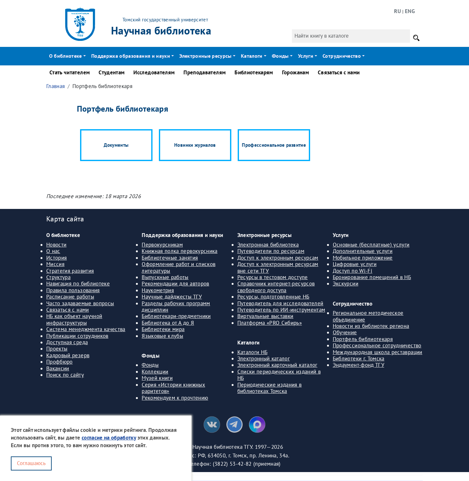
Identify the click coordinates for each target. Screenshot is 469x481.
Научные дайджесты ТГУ (172, 296)
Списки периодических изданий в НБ (279, 374)
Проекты (56, 348)
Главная (55, 86)
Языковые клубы (162, 335)
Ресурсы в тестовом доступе (272, 277)
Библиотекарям (253, 72)
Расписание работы (70, 296)
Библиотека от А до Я (168, 322)
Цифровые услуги (354, 264)
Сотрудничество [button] (342, 55)
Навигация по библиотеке (78, 283)
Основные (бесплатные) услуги (371, 244)
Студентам (111, 72)
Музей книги (157, 377)
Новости (56, 244)
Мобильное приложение (363, 257)
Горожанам (295, 72)
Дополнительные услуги (362, 251)
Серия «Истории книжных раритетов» (173, 388)
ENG (410, 11)
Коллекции (155, 371)
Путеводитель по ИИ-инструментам (281, 309)
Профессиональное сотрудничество (377, 345)
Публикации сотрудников (77, 335)
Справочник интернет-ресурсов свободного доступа (276, 286)
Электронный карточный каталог (277, 364)
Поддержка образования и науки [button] (130, 55)
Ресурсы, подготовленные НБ (273, 296)
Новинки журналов (195, 145)
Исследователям (154, 72)
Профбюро (59, 361)
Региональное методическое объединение (368, 316)
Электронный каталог (263, 358)
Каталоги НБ (252, 352)
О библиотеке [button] (65, 55)
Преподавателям (204, 72)
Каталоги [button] (252, 55)
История (56, 257)
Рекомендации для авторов (175, 283)
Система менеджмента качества (85, 329)
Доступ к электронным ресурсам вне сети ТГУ (277, 267)
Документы (116, 145)
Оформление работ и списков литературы (178, 267)
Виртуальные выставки (265, 316)
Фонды (150, 364)
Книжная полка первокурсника (179, 251)
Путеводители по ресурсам (270, 251)
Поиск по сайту (65, 374)
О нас (53, 251)
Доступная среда (67, 342)
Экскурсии (345, 283)
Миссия (55, 264)
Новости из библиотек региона (371, 325)
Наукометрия (158, 290)
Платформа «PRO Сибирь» (269, 322)
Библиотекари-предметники (176, 316)
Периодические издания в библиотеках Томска (269, 388)
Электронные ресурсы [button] (205, 55)
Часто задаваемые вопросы (80, 303)
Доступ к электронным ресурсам (277, 257)
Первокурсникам (162, 244)
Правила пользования (73, 290)
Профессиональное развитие (274, 145)
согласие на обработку (109, 437)
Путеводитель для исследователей (280, 303)
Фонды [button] (280, 55)
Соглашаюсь (31, 462)
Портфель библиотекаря (363, 339)
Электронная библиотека (268, 244)
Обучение (345, 332)
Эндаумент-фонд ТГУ (358, 364)
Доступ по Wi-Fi (352, 270)
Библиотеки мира (163, 329)
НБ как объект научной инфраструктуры (74, 319)
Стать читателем (69, 72)
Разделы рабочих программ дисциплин (176, 306)
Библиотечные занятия (170, 257)
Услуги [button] (305, 55)
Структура (58, 277)
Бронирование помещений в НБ (372, 277)
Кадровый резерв (67, 355)
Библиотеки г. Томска (358, 358)
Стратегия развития (70, 270)
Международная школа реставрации (377, 352)
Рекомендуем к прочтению (175, 397)
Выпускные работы (165, 277)
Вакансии (57, 368)
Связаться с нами (339, 72)
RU (397, 11)
